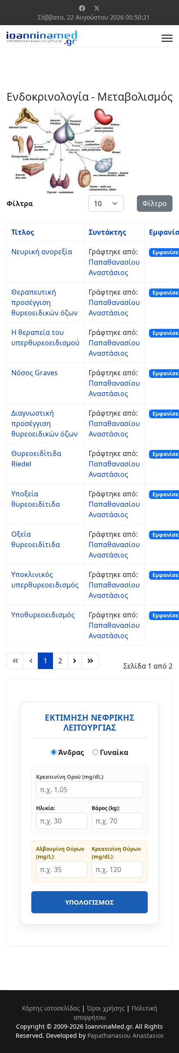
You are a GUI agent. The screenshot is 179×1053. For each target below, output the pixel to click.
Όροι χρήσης (106, 1008)
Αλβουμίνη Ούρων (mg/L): (60, 852)
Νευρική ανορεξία (41, 251)
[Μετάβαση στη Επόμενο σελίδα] (74, 661)
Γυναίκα (113, 752)
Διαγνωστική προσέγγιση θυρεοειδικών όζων (44, 423)
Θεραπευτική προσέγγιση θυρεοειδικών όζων (44, 302)
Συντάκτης (107, 232)
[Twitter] (97, 8)
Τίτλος (22, 232)
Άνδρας (70, 752)
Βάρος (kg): (106, 808)
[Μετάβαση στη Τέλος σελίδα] (90, 661)
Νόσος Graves (34, 372)
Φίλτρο (155, 203)
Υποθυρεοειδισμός (43, 615)
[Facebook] (82, 8)
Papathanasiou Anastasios (125, 1035)
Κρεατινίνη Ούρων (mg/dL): (116, 852)
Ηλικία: (45, 808)
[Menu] (167, 38)
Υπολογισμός (89, 902)
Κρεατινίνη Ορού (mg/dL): (70, 777)
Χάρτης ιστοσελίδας (51, 1008)
